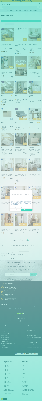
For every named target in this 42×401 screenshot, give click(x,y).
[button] (2, 399)
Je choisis (15, 209)
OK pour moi (26, 209)
